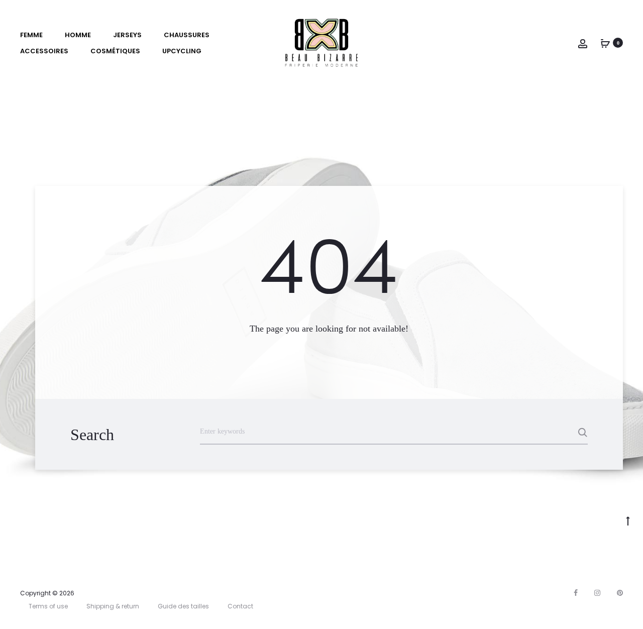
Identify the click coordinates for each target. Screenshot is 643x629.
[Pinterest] (620, 592)
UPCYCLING (181, 51)
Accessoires (44, 51)
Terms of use (48, 606)
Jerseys (127, 35)
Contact (240, 606)
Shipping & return (112, 606)
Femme (31, 35)
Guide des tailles (183, 606)
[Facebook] (576, 592)
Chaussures (186, 35)
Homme (78, 35)
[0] (605, 43)
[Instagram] (597, 592)
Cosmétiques (115, 51)
